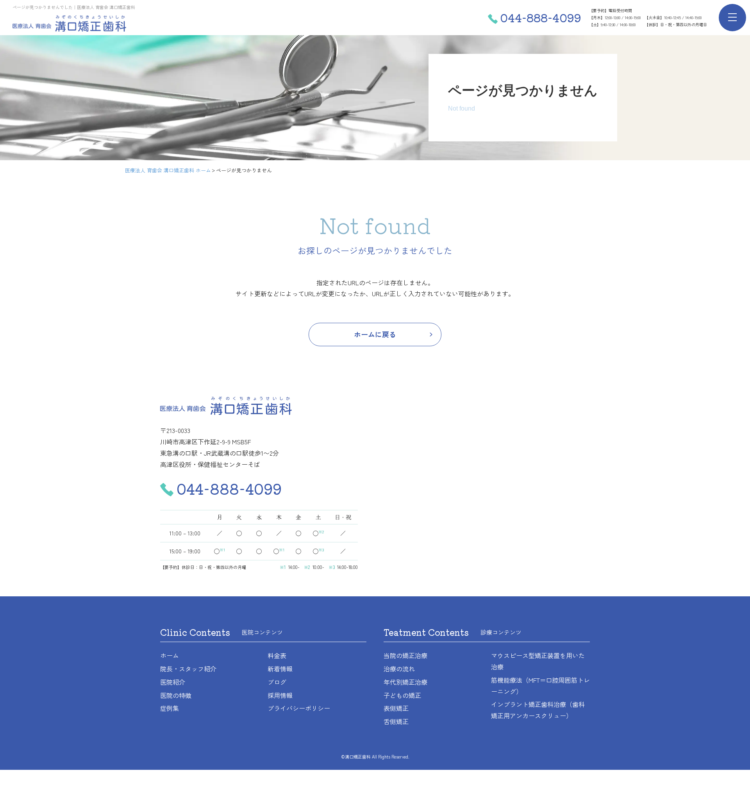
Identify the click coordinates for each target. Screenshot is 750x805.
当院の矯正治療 (405, 655)
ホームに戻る (375, 334)
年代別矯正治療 (405, 682)
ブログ (277, 682)
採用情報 (280, 695)
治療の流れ (399, 668)
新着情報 (280, 668)
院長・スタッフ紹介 (188, 668)
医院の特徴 (175, 695)
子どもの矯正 (402, 695)
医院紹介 (172, 682)
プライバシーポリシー (299, 708)
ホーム (169, 655)
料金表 (277, 655)
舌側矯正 (396, 721)
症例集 (169, 708)
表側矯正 (396, 708)
